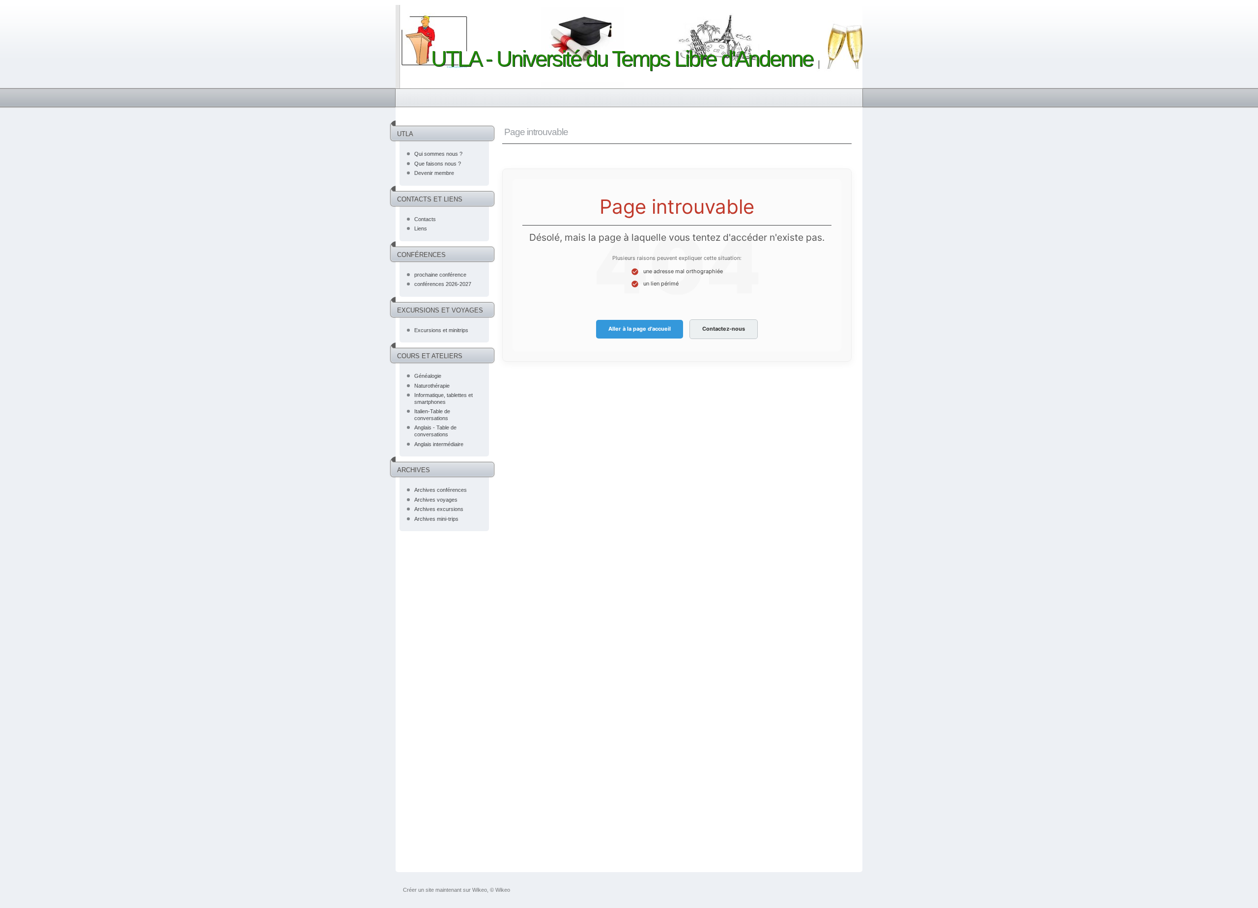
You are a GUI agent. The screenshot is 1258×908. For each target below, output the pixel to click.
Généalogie (427, 376)
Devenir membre (434, 173)
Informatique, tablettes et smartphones (443, 398)
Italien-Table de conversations (432, 414)
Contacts (425, 219)
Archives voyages (435, 500)
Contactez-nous (723, 328)
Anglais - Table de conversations (435, 431)
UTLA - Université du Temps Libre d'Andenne (622, 59)
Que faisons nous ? (437, 164)
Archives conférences (440, 490)
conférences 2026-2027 (442, 284)
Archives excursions (438, 509)
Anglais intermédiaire (438, 444)
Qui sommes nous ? (438, 154)
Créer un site (418, 890)
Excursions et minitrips (441, 330)
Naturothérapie (432, 386)
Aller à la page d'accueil (639, 328)
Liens (420, 228)
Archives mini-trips (436, 519)
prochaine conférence (440, 275)
